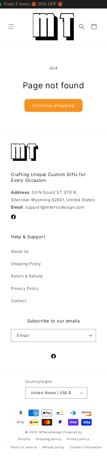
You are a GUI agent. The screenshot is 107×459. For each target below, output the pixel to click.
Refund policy (53, 447)
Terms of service (23, 447)
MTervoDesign (50, 432)
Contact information (86, 447)
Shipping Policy (26, 263)
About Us (20, 251)
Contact (18, 300)
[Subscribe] (90, 335)
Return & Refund (27, 276)
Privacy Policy (24, 288)
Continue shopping (53, 105)
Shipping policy (48, 439)
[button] (11, 27)
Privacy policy (78, 439)
